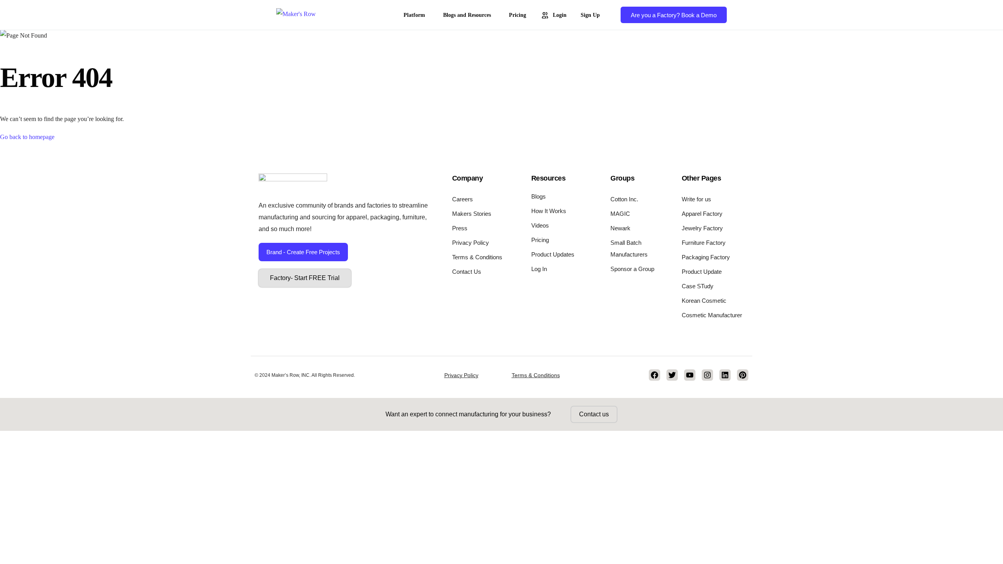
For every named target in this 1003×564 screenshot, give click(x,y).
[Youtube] (689, 375)
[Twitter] (672, 375)
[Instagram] (707, 375)
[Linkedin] (725, 375)
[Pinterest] (742, 375)
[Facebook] (654, 375)
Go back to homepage (27, 137)
